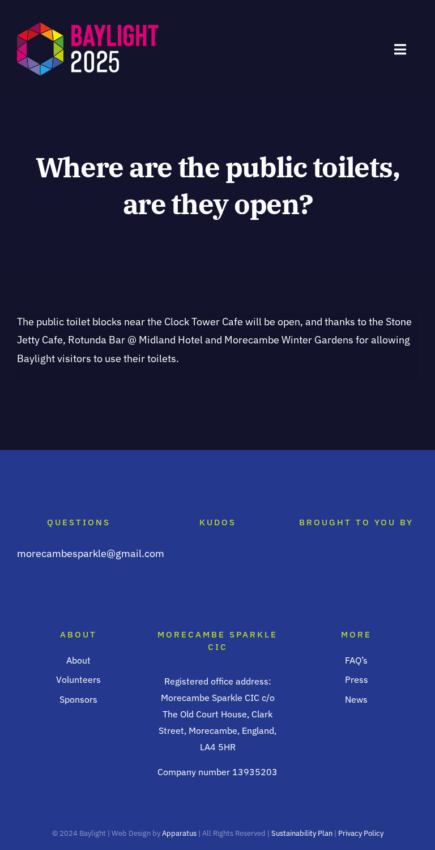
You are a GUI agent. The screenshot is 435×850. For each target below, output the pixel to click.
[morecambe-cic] (356, 556)
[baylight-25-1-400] (88, 25)
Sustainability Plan (302, 833)
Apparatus (179, 833)
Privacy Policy (360, 833)
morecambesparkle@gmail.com (90, 553)
